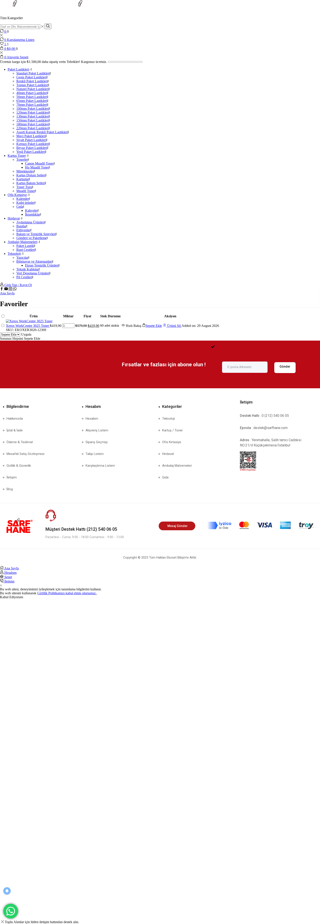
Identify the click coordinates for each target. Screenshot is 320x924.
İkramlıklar (32, 214)
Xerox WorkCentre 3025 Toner (28, 326)
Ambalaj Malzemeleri (22, 242)
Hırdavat (14, 218)
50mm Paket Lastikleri (31, 97)
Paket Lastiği (25, 246)
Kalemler (22, 199)
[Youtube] (6, 289)
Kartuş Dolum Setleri (30, 175)
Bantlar (21, 226)
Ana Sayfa (7, 293)
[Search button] (47, 26)
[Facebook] (2, 289)
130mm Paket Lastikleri (32, 116)
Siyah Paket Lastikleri (31, 140)
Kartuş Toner (17, 155)
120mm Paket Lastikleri (32, 112)
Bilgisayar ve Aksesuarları (34, 261)
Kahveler (31, 210)
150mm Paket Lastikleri (32, 120)
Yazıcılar (22, 257)
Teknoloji (14, 253)
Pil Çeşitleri (24, 277)
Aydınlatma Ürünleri (30, 222)
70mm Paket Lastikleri (31, 104)
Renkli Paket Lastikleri (32, 81)
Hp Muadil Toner (37, 167)
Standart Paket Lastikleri (33, 73)
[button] (152, 326)
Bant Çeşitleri (25, 250)
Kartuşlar (22, 179)
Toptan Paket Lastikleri (32, 85)
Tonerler (22, 159)
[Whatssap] (15, 289)
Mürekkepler (25, 171)
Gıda (19, 206)
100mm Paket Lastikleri (32, 108)
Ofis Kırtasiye (17, 195)
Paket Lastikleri (18, 69)
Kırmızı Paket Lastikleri (32, 144)
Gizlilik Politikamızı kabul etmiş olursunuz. (66, 593)
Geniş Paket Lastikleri (31, 77)
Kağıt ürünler (25, 202)
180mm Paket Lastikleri (32, 124)
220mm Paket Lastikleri (32, 128)
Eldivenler (23, 230)
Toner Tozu (24, 187)
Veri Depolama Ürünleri (32, 273)
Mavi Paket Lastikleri (31, 136)
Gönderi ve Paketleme (31, 238)
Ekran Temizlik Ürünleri (42, 265)
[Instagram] (11, 289)
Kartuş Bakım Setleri (30, 183)
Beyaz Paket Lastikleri (31, 148)
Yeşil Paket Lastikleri (30, 152)
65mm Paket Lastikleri (31, 101)
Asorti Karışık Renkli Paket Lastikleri (42, 132)
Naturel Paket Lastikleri (32, 89)
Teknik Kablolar (27, 269)
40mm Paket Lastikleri (31, 93)
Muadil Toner (25, 191)
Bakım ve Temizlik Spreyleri (36, 234)
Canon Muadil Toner (39, 163)
